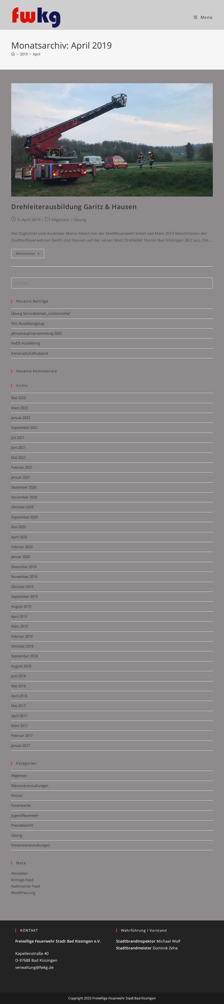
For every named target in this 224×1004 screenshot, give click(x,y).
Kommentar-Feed (25, 886)
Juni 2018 (18, 675)
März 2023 (19, 407)
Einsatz (17, 795)
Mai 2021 (18, 457)
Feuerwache (21, 805)
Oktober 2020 (22, 506)
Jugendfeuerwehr (25, 815)
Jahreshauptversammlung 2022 (36, 333)
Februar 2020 (22, 546)
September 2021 (24, 427)
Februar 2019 (22, 636)
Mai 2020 (18, 526)
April (36, 54)
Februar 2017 (22, 735)
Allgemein (60, 219)
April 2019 (19, 616)
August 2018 (21, 666)
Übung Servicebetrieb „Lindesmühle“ (41, 313)
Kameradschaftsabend (29, 353)
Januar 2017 (20, 745)
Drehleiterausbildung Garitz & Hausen (74, 206)
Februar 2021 (22, 467)
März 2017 (19, 725)
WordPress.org (23, 892)
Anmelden (19, 873)
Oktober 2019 (22, 586)
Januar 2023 (20, 417)
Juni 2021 (18, 447)
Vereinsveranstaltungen (30, 845)
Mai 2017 (18, 705)
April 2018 (19, 695)
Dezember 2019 (23, 566)
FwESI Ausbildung (25, 343)
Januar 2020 (20, 556)
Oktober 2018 (22, 646)
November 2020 (24, 497)
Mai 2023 (18, 397)
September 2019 (24, 596)
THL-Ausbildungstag (27, 323)
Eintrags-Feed (22, 879)
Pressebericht (22, 825)
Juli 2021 (17, 437)
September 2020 (24, 517)
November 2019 (24, 576)
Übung (80, 219)
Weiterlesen (30, 254)
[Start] (13, 54)
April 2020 (19, 536)
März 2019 (19, 626)
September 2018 (24, 656)
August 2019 (21, 606)
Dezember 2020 (23, 487)
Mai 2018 (18, 686)
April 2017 (19, 715)
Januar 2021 (20, 477)
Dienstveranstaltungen (29, 785)
